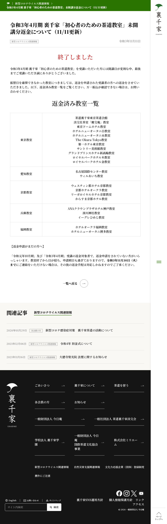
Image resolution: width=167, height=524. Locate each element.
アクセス (138, 504)
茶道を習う (121, 385)
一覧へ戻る (70, 283)
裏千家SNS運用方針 (90, 500)
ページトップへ (159, 517)
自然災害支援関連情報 (87, 467)
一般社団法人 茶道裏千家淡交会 (115, 419)
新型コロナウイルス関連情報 (24, 41)
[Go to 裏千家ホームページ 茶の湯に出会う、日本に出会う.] (8, 3)
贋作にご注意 (42, 476)
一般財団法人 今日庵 (48, 419)
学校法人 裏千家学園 (47, 442)
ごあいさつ (42, 385)
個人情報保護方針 (120, 500)
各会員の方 (42, 402)
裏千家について (84, 385)
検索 (56, 507)
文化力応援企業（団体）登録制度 (124, 467)
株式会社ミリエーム (125, 442)
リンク (139, 500)
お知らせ (80, 402)
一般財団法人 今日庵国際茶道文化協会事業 (86, 442)
